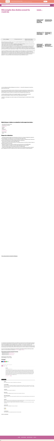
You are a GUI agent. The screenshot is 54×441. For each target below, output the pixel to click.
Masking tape (4, 126)
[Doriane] (2, 39)
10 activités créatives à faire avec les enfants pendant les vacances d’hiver (40, 33)
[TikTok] (9, 375)
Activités (7, 364)
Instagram (17, 349)
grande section (11, 354)
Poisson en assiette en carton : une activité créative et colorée (48, 33)
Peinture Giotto (4, 130)
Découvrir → (45, 1)
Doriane (7, 39)
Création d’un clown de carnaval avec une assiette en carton (48, 20)
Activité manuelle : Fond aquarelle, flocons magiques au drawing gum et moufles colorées (40, 45)
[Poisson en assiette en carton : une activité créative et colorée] (49, 28)
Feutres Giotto (4, 131)
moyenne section (12, 353)
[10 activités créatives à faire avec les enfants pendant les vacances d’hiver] (40, 28)
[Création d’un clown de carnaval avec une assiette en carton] (49, 15)
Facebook (22, 349)
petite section (11, 352)
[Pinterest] (8, 375)
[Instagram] (7, 375)
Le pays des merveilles (3, 364)
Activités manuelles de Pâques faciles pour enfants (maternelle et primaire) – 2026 (40, 21)
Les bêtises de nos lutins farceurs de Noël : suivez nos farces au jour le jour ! (49, 45)
